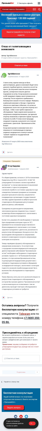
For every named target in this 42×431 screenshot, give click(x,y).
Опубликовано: (18, 76)
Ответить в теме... (13, 358)
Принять (33, 423)
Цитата (9, 152)
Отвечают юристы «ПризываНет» (25, 58)
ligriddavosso (12, 55)
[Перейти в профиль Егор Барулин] (4, 167)
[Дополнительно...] (37, 75)
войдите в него (14, 340)
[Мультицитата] (3, 152)
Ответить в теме (21, 65)
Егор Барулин (14, 166)
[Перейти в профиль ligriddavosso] (4, 75)
